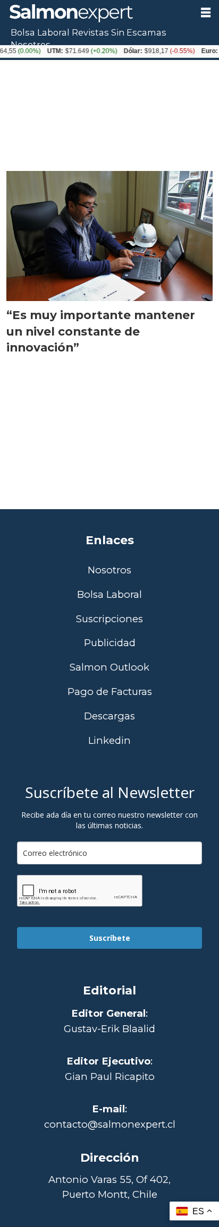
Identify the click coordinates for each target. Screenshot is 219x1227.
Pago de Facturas (110, 692)
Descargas (109, 716)
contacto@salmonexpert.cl (109, 1124)
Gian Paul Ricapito (110, 1076)
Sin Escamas (138, 32)
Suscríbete (109, 938)
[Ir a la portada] (96, 13)
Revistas (90, 32)
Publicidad (110, 643)
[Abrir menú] (206, 12)
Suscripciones (109, 619)
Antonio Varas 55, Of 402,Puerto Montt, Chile (109, 1186)
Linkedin (109, 741)
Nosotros (30, 44)
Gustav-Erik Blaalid (109, 1029)
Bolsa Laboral (40, 32)
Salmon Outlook (109, 668)
